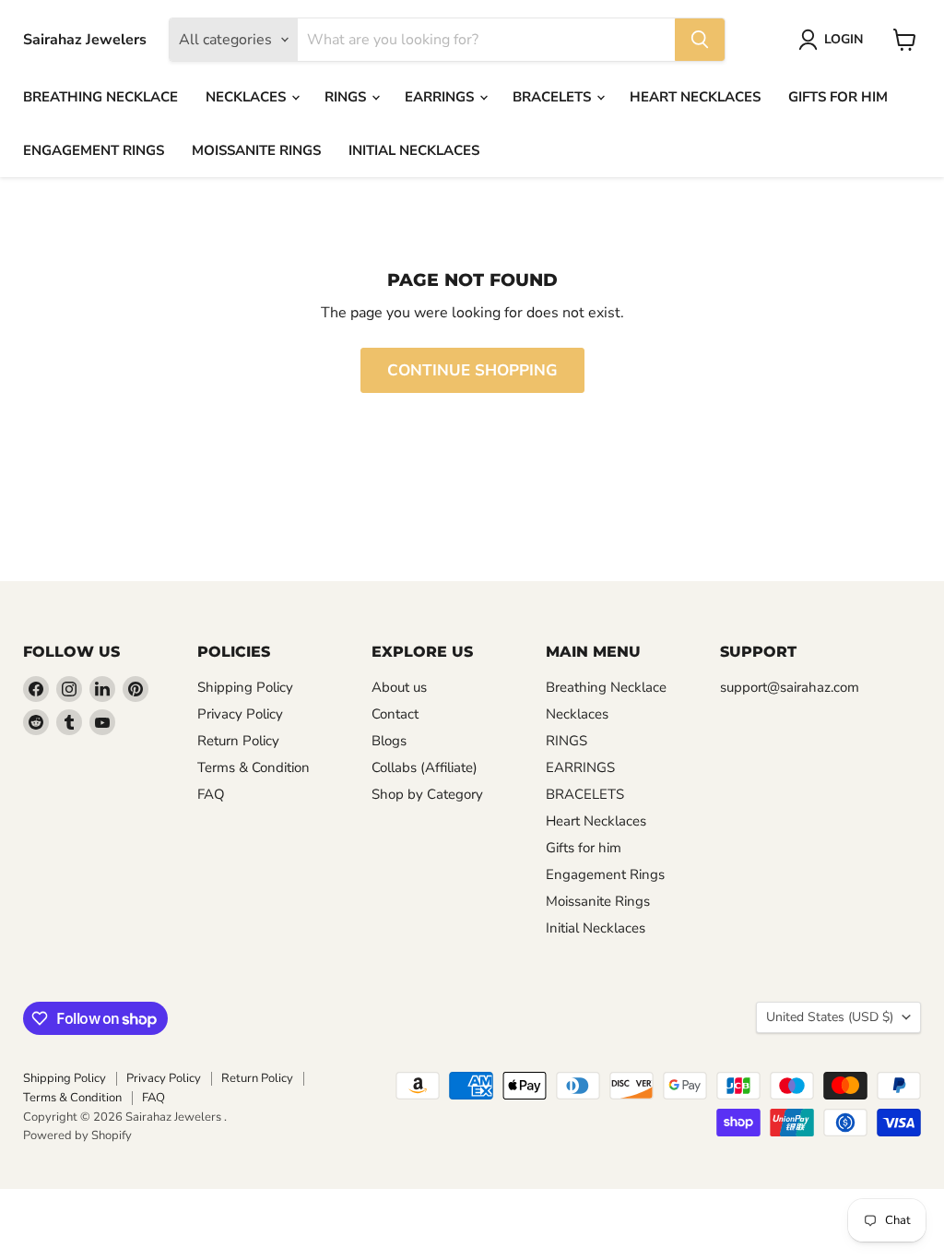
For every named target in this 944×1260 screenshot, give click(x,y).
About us (399, 687)
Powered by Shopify (77, 1135)
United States (829, 1017)
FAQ (211, 794)
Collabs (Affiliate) (425, 767)
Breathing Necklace (100, 97)
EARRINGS (441, 97)
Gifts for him (838, 97)
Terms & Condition (253, 767)
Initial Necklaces (413, 150)
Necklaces (247, 97)
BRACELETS (554, 97)
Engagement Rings (93, 150)
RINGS (347, 97)
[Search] (700, 39)
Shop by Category (427, 794)
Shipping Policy (245, 687)
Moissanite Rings (256, 150)
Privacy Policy (240, 714)
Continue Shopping (472, 370)
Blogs (389, 740)
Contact (395, 714)
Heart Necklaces (695, 97)
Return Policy (238, 740)
